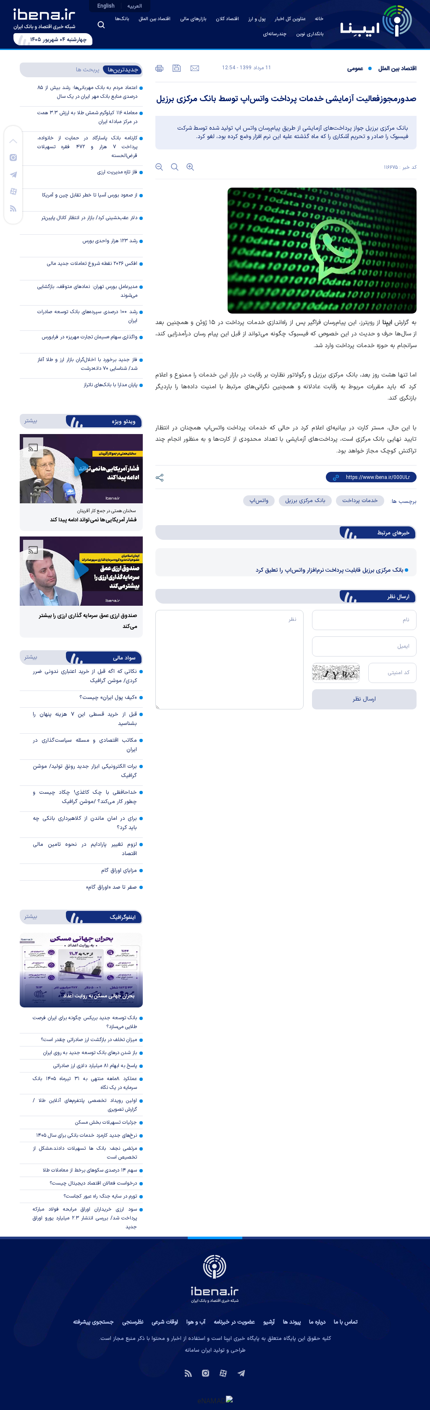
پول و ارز (257, 19)
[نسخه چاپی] (159, 67)
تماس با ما (345, 1322)
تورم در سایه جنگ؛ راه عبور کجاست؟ (100, 1196)
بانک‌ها (122, 19)
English (106, 6)
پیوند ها (292, 1322)
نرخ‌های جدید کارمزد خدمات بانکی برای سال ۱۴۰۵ (86, 1135)
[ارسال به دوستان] (194, 67)
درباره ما (317, 1322)
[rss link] (13, 207)
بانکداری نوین (309, 34)
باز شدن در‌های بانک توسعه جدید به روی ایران (90, 1053)
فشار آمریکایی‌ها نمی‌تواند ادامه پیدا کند (93, 520)
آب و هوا (195, 1322)
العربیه (135, 6)
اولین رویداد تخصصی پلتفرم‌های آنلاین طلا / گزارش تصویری (85, 1105)
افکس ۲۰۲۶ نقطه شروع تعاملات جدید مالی (92, 263)
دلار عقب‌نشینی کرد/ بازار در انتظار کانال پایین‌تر (89, 218)
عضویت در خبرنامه (234, 1322)
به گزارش (400, 322)
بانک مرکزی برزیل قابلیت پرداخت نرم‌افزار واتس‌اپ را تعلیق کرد (329, 570)
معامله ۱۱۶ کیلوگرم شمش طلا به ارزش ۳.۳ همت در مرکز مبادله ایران (87, 117)
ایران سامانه (198, 1350)
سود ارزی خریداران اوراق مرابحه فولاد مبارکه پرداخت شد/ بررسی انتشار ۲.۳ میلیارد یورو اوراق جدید (85, 1218)
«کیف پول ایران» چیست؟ (108, 697)
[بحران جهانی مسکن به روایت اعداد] (81, 970)
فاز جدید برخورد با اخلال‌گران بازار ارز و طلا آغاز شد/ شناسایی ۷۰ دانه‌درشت (87, 364)
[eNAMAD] (215, 1400)
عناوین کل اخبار (290, 19)
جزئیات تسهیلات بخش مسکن (106, 1122)
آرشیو (269, 1322)
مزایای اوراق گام (119, 870)
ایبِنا (387, 322)
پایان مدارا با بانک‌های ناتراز (110, 385)
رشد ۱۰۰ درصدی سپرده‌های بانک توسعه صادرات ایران (87, 316)
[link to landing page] (376, 21)
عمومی (355, 69)
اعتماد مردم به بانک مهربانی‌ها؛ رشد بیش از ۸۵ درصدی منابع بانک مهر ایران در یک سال (87, 92)
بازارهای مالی (193, 19)
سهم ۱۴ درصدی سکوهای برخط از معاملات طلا (90, 1170)
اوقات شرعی (165, 1322)
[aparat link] (13, 191)
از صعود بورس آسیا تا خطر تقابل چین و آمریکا (89, 195)
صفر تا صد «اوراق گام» (111, 887)
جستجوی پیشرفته (93, 1322)
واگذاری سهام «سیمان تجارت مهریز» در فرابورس (89, 337)
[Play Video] (81, 468)
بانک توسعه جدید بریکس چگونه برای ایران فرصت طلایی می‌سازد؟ (85, 1022)
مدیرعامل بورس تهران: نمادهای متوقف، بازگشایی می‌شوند (87, 291)
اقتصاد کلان (227, 19)
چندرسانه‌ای (274, 34)
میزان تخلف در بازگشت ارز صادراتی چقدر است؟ (89, 1040)
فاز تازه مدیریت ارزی (117, 172)
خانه (319, 19)
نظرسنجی (132, 1322)
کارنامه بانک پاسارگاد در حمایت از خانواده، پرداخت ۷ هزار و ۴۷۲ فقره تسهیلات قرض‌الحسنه (87, 147)
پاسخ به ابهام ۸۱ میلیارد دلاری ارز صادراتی (95, 1066)
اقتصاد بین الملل (154, 19)
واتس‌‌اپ (258, 501)
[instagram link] (13, 157)
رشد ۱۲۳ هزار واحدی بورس (110, 241)
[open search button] (101, 24)
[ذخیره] (176, 67)
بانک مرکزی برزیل (305, 501)
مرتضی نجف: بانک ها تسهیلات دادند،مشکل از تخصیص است (85, 1153)
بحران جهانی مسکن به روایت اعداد (98, 996)
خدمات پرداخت (360, 501)
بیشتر (29, 420)
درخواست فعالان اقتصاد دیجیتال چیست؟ (93, 1183)
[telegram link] (13, 174)
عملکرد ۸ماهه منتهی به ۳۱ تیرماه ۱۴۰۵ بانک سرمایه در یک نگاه (85, 1083)
